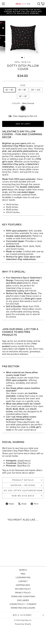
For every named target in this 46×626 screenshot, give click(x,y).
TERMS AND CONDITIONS (23, 596)
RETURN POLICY (23, 589)
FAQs (23, 573)
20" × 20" (36, 89)
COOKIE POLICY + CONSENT (23, 604)
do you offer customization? (23, 490)
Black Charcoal (23, 108)
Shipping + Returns (23, 485)
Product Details (23, 480)
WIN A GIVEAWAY (22, 615)
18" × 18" (22, 89)
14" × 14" (23, 96)
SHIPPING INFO (23, 585)
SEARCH (23, 570)
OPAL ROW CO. (23, 62)
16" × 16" (9, 89)
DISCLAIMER (23, 600)
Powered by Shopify (23, 624)
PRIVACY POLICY (23, 592)
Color (23, 103)
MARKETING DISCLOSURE (23, 608)
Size (22, 85)
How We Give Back (23, 496)
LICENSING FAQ (23, 577)
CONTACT (23, 581)
